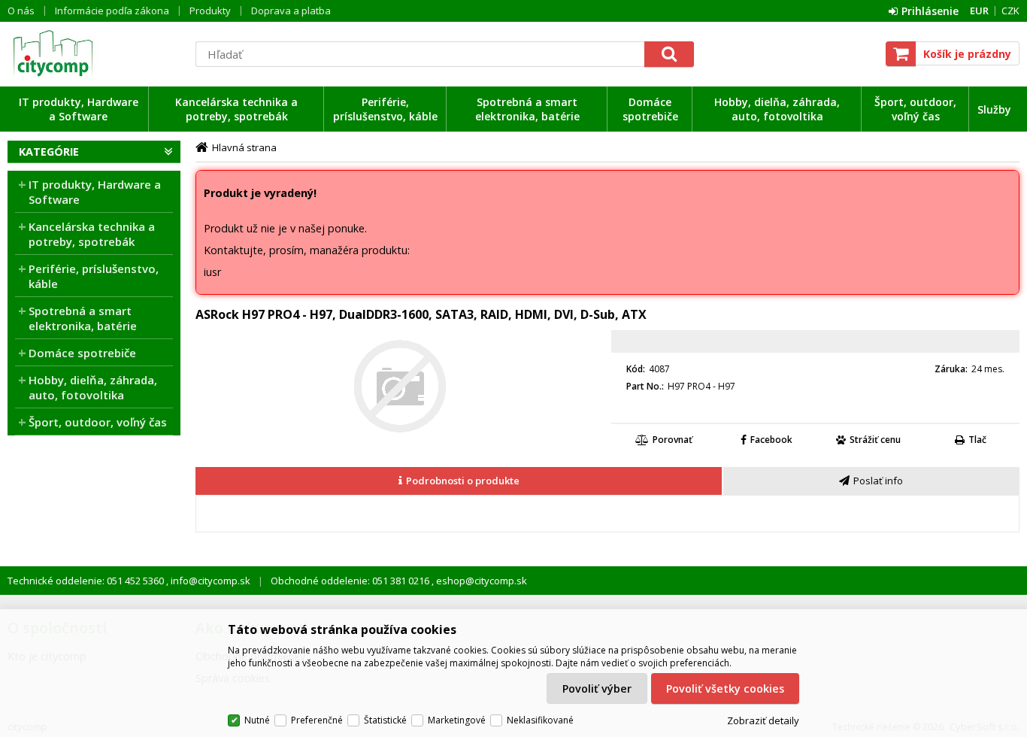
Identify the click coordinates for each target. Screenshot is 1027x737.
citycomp (94, 53)
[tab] (459, 481)
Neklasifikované (540, 720)
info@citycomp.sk (209, 580)
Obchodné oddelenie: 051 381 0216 (351, 580)
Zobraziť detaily (763, 720)
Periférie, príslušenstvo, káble (385, 109)
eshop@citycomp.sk (480, 580)
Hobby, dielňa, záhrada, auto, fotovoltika (777, 109)
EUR (979, 10)
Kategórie (49, 151)
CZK (1010, 10)
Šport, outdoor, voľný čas (915, 109)
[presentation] (458, 481)
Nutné (257, 720)
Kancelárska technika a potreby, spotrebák (236, 109)
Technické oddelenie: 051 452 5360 (87, 580)
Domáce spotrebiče (650, 109)
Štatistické (385, 720)
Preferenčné (317, 720)
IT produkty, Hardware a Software (78, 109)
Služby (994, 109)
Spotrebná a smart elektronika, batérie (527, 109)
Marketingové (457, 720)
